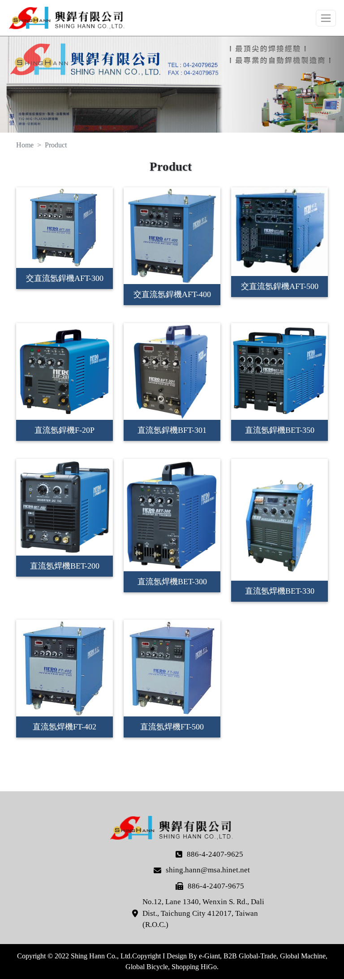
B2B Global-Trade (250, 956)
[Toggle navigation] (326, 18)
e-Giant (209, 956)
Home (25, 145)
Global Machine (303, 956)
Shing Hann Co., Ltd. (67, 18)
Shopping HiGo (194, 966)
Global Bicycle (146, 966)
